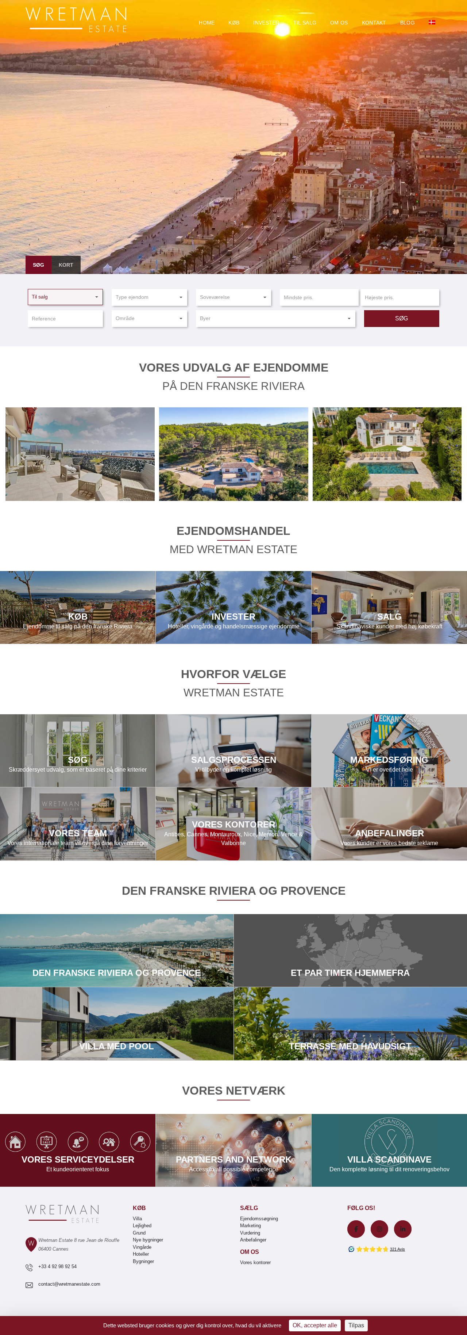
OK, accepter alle (315, 1325)
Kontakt (374, 23)
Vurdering (250, 1233)
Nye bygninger (148, 1240)
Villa (137, 1218)
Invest (234, 607)
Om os (339, 23)
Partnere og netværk (234, 1150)
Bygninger (143, 1261)
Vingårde (142, 1247)
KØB (78, 607)
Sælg (249, 1208)
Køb (233, 23)
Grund (139, 1233)
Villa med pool (117, 1024)
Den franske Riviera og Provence (117, 950)
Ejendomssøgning (78, 750)
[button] (65, 297)
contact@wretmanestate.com (69, 1284)
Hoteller (141, 1254)
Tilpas (356, 1325)
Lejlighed (142, 1225)
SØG (401, 318)
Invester (266, 23)
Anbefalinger (253, 1240)
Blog (407, 23)
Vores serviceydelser (78, 1150)
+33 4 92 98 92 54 (57, 1266)
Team (78, 824)
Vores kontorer (234, 824)
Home (207, 23)
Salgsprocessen (234, 750)
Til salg (304, 23)
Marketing (250, 1225)
